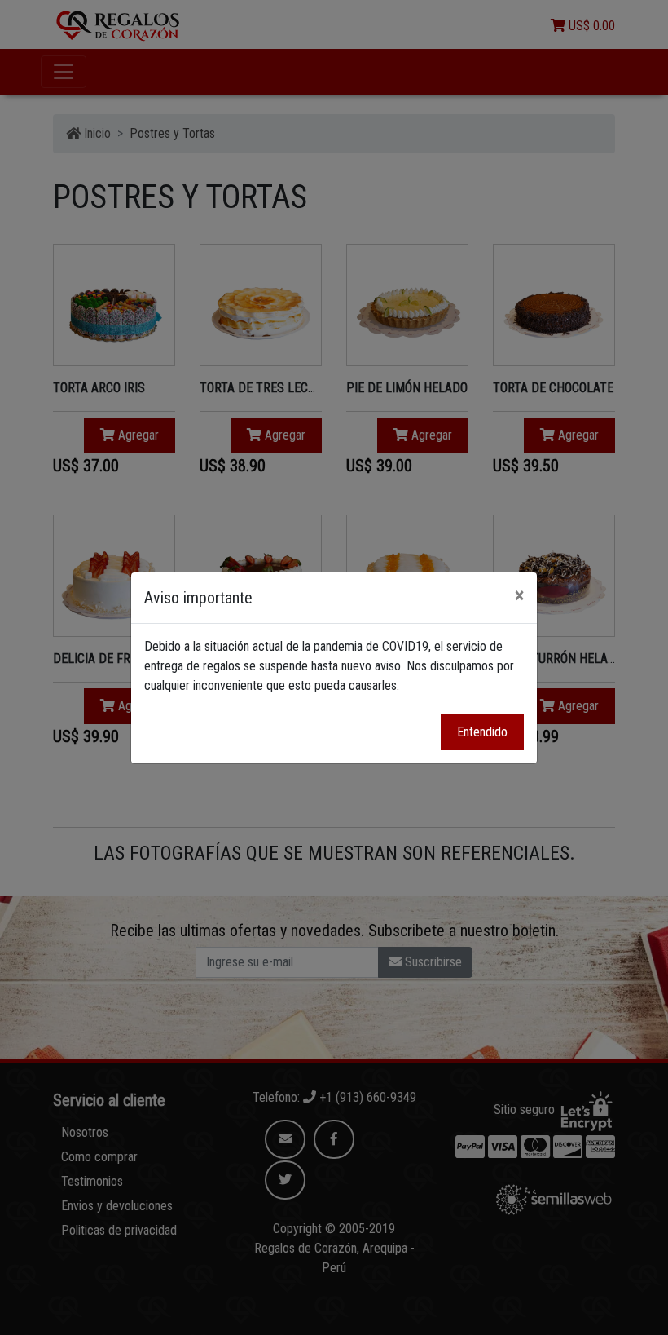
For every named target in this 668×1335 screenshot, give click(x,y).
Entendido (482, 732)
